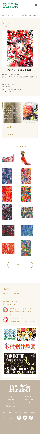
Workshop (10, 406)
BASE (5, 293)
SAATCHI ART (15, 413)
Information (10, 403)
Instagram (19, 417)
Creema (15, 293)
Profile (11, 400)
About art (29, 400)
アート (18, 15)
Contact (29, 403)
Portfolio (29, 396)
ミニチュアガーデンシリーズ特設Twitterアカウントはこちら (22, 320)
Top (3, 15)
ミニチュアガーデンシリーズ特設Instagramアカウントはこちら (22, 312)
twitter (25, 417)
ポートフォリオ (9, 15)
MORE (20, 265)
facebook (31, 417)
